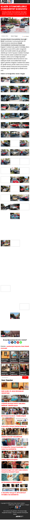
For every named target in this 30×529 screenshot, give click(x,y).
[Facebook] (9, 342)
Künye (17, 505)
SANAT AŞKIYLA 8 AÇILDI (9, 459)
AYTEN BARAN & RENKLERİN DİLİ (11, 482)
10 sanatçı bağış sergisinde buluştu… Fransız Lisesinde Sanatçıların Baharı (15, 512)
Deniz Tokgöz (14, 36)
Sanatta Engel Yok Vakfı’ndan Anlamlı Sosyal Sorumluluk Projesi (14, 471)
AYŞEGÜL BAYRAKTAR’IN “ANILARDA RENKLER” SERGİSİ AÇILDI (13, 404)
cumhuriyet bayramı (13, 346)
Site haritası (6, 511)
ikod (22, 346)
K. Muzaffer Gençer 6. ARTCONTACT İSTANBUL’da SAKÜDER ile (13, 494)
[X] (12, 342)
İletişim (27, 505)
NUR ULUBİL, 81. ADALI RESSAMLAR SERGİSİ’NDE (12, 392)
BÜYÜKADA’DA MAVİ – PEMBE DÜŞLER (13, 416)
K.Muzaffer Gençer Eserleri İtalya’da (14, 426)
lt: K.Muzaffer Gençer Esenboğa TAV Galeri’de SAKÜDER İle (13, 448)
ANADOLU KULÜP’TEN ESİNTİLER (11, 437)
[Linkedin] (15, 342)
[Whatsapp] (20, 342)
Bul (25, 377)
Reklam (22, 505)
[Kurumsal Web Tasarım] (19, 516)
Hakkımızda (11, 505)
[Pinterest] (18, 342)
